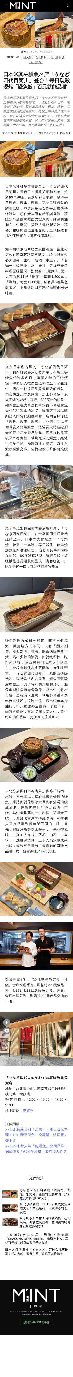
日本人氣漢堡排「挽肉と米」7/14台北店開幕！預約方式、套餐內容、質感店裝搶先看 (36, 1251)
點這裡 (28, 1110)
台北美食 (35, 62)
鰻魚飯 (27, 57)
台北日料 (40, 57)
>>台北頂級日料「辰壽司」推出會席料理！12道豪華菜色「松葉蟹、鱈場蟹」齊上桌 (36, 1135)
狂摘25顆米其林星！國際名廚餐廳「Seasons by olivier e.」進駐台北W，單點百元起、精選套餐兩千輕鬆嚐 (36, 1238)
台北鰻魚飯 (57, 57)
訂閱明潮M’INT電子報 (36, 1322)
